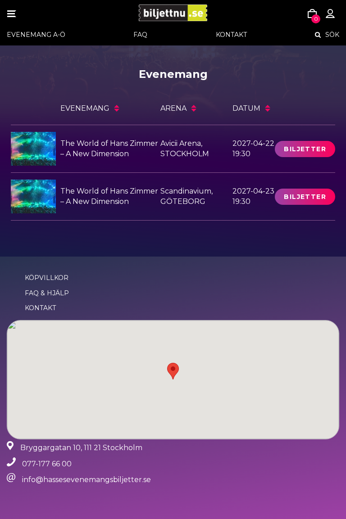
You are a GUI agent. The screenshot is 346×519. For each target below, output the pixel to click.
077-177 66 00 (47, 464)
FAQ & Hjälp (47, 293)
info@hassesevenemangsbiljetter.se (86, 479)
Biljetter (305, 149)
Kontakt (231, 35)
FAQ (140, 35)
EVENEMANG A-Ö (36, 35)
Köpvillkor (46, 278)
